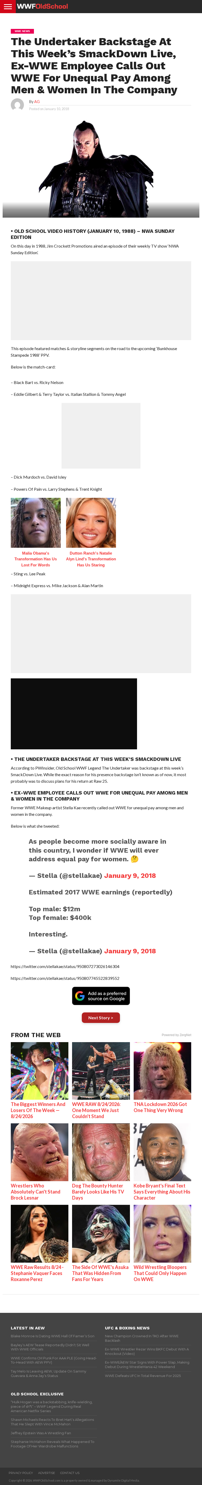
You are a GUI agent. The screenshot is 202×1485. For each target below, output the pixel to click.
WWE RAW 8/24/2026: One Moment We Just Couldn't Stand (96, 1110)
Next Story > (100, 1017)
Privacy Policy (21, 1473)
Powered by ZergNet (176, 1035)
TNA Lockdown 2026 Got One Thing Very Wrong (160, 1107)
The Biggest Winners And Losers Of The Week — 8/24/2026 (38, 1110)
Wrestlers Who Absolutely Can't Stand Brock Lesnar (35, 1192)
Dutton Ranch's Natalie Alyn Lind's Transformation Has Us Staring (91, 559)
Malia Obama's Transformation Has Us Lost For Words (35, 559)
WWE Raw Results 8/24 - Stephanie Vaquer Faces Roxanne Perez (37, 1273)
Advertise (46, 1473)
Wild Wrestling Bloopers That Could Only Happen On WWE (160, 1273)
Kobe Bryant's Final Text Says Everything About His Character (162, 1192)
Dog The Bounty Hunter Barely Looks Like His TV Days (98, 1192)
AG (37, 101)
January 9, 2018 (130, 875)
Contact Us (69, 1473)
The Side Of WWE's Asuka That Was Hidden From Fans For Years (100, 1273)
